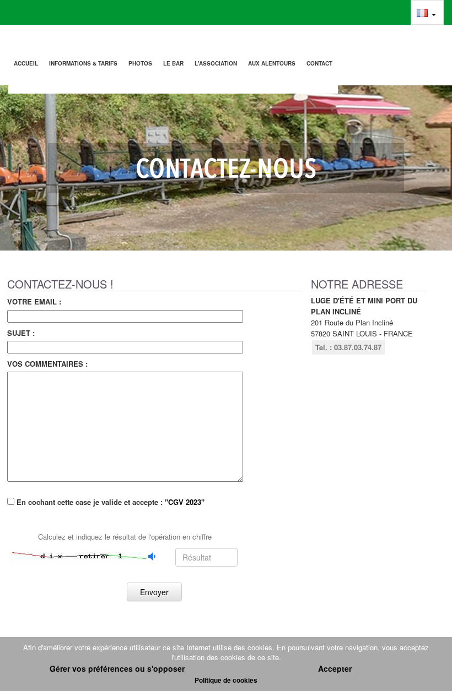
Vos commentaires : (47, 364)
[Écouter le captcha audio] (152, 556)
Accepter (335, 668)
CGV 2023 (184, 502)
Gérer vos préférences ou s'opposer (117, 668)
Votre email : (34, 302)
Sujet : (21, 333)
